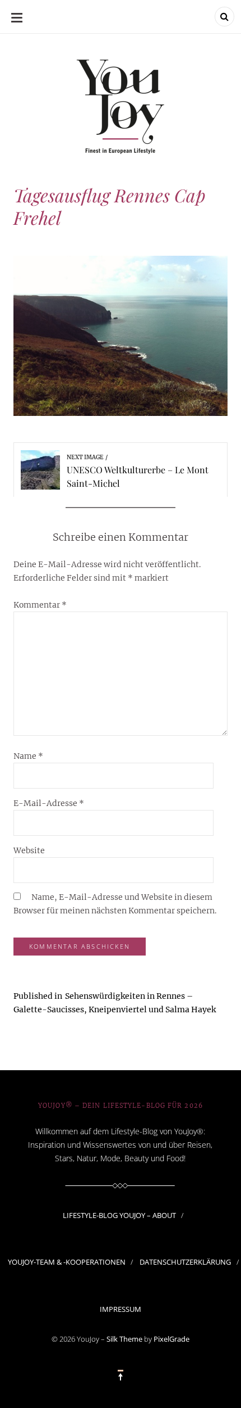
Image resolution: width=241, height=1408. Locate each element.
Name (28, 756)
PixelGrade (171, 1339)
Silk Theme (124, 1339)
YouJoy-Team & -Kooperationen (67, 1262)
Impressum (120, 1309)
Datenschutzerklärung (185, 1262)
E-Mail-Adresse (48, 803)
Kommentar (40, 605)
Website (29, 850)
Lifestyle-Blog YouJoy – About (119, 1215)
